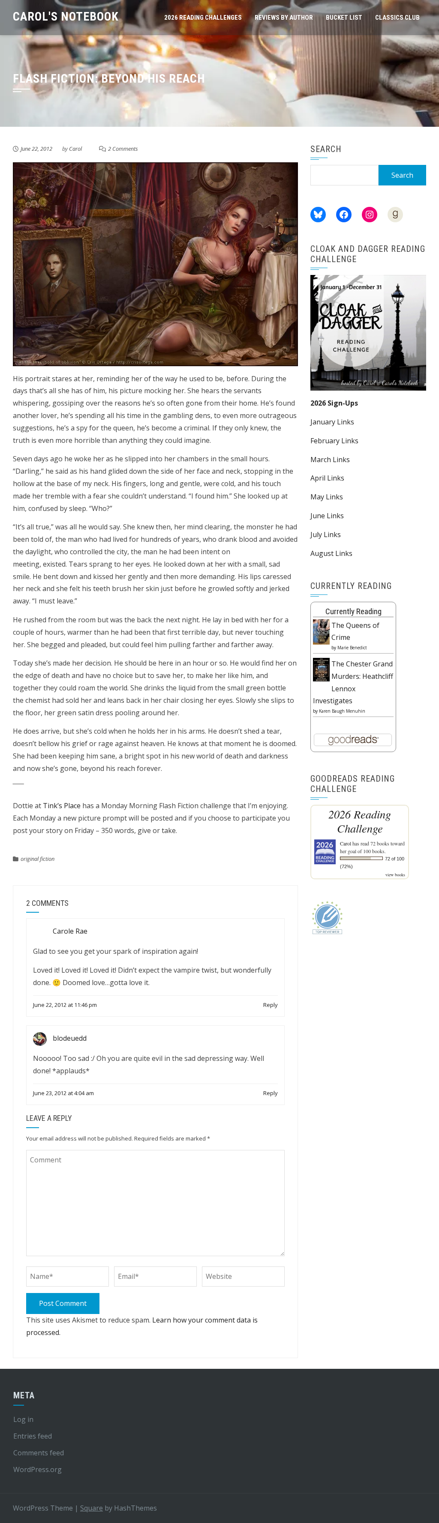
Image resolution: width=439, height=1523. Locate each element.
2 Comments (123, 148)
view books (395, 875)
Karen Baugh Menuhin (342, 711)
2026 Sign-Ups (334, 403)
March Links (330, 459)
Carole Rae (70, 931)
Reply (270, 1005)
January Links (332, 422)
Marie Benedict (352, 648)
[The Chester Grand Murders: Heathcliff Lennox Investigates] (321, 669)
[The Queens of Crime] (321, 631)
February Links (334, 440)
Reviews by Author (284, 17)
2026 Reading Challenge (359, 821)
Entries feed (32, 1436)
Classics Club (397, 17)
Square (91, 1508)
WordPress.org (37, 1469)
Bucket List (344, 17)
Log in (23, 1419)
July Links (325, 534)
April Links (327, 478)
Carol (75, 148)
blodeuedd (70, 1038)
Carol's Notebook (66, 16)
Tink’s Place (62, 805)
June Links (327, 515)
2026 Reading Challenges (203, 17)
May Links (326, 497)
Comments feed (38, 1452)
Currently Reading (353, 611)
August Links (331, 553)
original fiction (37, 859)
